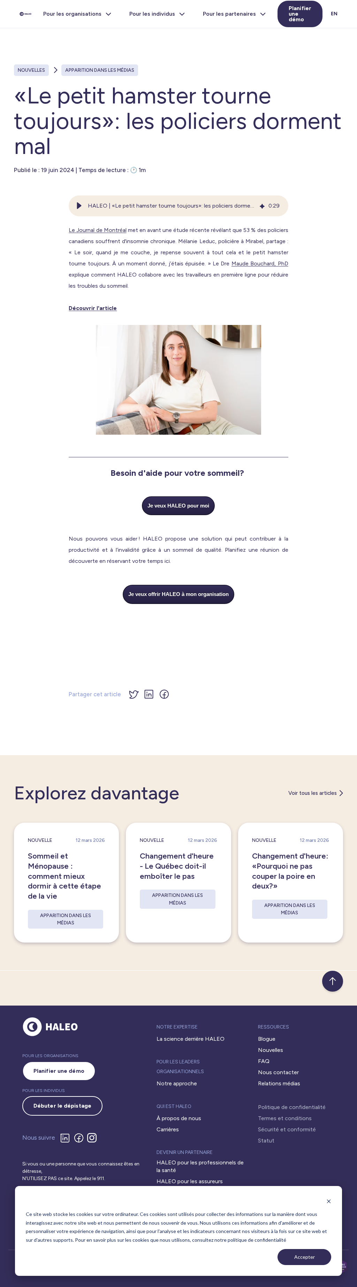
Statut (266, 1140)
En (334, 14)
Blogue (266, 1039)
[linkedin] (66, 1137)
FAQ (263, 1061)
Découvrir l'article (93, 308)
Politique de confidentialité (292, 1107)
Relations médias (279, 1083)
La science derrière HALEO (191, 1039)
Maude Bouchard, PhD (259, 263)
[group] (178, 205)
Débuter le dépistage (62, 1105)
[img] (262, 206)
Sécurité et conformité (287, 1129)
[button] (79, 206)
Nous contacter (278, 1072)
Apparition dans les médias (99, 70)
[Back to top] (332, 981)
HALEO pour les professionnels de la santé (200, 1166)
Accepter (304, 1257)
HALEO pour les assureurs (190, 1181)
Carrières (168, 1129)
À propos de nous (179, 1118)
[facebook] (80, 1137)
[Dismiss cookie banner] (328, 1201)
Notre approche (177, 1083)
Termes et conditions (285, 1118)
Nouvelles (31, 70)
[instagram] (93, 1137)
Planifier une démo (300, 14)
